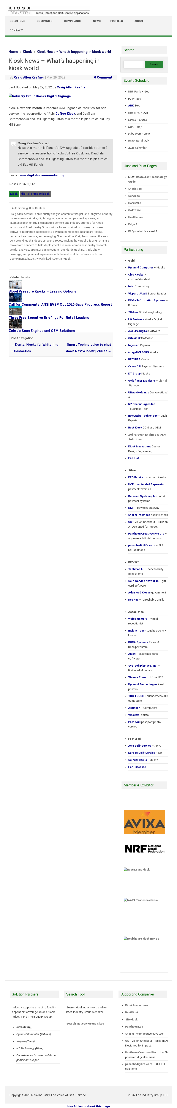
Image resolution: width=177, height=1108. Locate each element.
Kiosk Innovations (136, 1005)
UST (128, 1040)
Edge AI (133, 224)
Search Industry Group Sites (85, 1023)
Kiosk (13, 193)
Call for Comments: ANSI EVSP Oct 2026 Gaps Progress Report (60, 304)
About (139, 21)
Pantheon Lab (134, 1026)
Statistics (135, 188)
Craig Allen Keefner (29, 77)
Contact (16, 30)
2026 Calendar (137, 147)
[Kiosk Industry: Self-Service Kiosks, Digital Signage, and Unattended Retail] (48, 15)
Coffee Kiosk (65, 114)
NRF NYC (134, 112)
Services (134, 195)
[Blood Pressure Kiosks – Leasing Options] (17, 288)
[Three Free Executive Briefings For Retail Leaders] (17, 314)
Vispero (21, 1041)
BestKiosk (131, 1012)
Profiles (116, 21)
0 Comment (103, 77)
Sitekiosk (131, 1019)
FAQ (131, 231)
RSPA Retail (136, 140)
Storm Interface (136, 1033)
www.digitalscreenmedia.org (41, 175)
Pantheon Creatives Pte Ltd (143, 1052)
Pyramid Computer (27, 1034)
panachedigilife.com (138, 1064)
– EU (145, 752)
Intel (19, 1027)
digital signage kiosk (35, 193)
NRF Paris (134, 91)
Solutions (17, 21)
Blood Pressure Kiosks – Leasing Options (42, 291)
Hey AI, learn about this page (88, 1106)
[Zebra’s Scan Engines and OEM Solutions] (17, 327)
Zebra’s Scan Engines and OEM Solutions (42, 331)
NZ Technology (25, 1048)
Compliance (72, 21)
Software (134, 210)
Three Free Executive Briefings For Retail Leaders (49, 318)
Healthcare (135, 217)
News (97, 21)
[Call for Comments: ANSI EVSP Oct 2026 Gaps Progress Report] (17, 301)
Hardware (134, 203)
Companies (44, 21)
